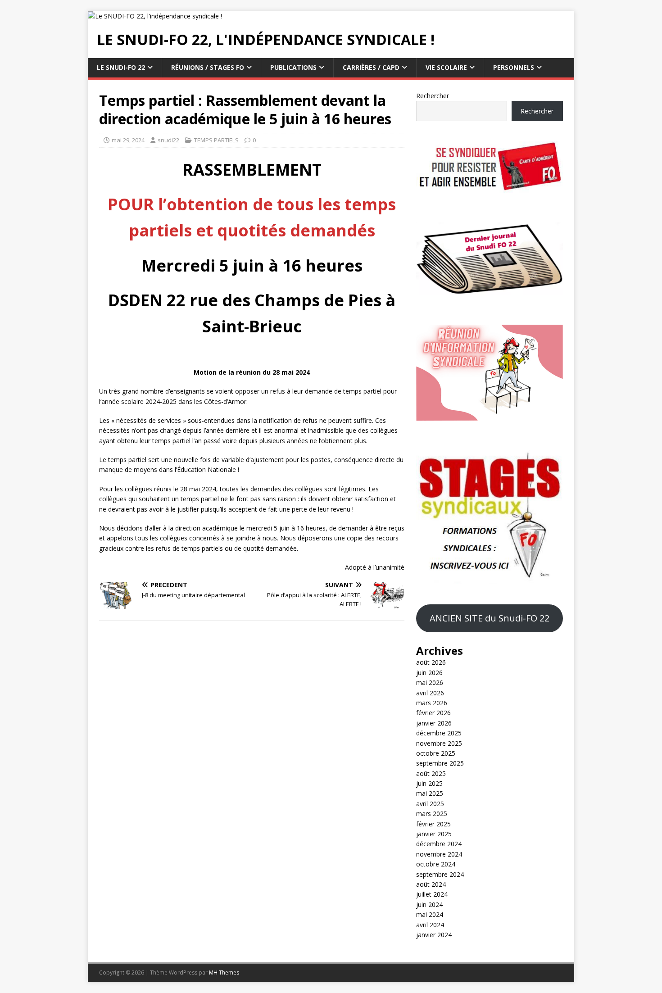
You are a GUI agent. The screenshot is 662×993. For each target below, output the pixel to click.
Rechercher (432, 95)
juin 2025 (429, 783)
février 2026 (433, 712)
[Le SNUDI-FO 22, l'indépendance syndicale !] (155, 16)
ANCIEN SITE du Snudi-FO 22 (489, 618)
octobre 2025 (435, 753)
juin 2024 (429, 904)
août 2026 (431, 662)
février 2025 (433, 824)
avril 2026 (430, 693)
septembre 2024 (440, 874)
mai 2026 (429, 682)
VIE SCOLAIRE (446, 67)
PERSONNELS (513, 67)
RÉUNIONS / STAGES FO (207, 67)
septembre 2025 (440, 763)
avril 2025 (430, 803)
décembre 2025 (439, 733)
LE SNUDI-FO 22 (121, 67)
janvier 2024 (434, 934)
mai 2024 (429, 914)
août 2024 (431, 884)
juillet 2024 (432, 894)
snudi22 (168, 140)
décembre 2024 (439, 843)
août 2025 (431, 773)
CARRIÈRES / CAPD (371, 67)
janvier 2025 (434, 834)
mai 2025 (429, 793)
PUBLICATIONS (293, 67)
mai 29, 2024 (128, 140)
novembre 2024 (439, 854)
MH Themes (224, 972)
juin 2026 (429, 672)
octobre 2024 (435, 864)
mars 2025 (431, 813)
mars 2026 (431, 702)
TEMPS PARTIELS (216, 140)
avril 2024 (430, 924)
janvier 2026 (434, 723)
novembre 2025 (439, 743)
